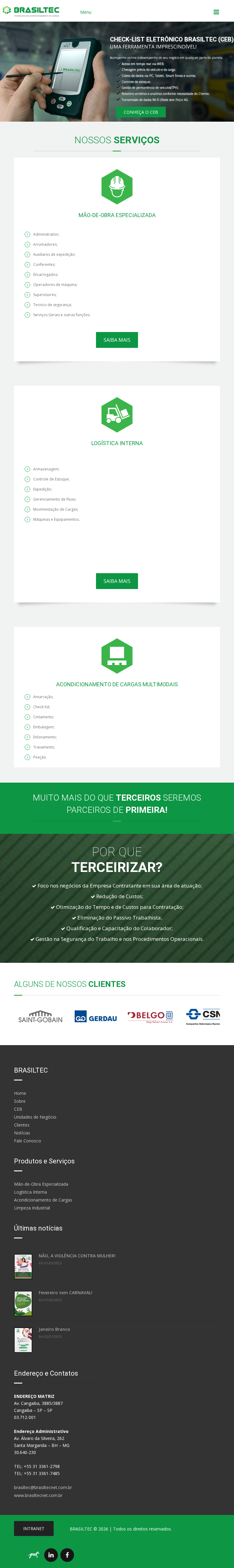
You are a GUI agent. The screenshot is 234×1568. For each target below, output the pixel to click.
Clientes (22, 1125)
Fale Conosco (27, 1141)
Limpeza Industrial (32, 1208)
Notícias (22, 1133)
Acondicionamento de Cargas (43, 1200)
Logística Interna (30, 1192)
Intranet (33, 1528)
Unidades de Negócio (35, 1117)
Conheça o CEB (141, 112)
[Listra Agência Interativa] (33, 1555)
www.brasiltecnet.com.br (38, 1495)
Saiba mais (117, 340)
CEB (18, 1109)
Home (20, 1093)
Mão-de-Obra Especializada (41, 1184)
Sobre (20, 1101)
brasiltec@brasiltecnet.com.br (43, 1487)
